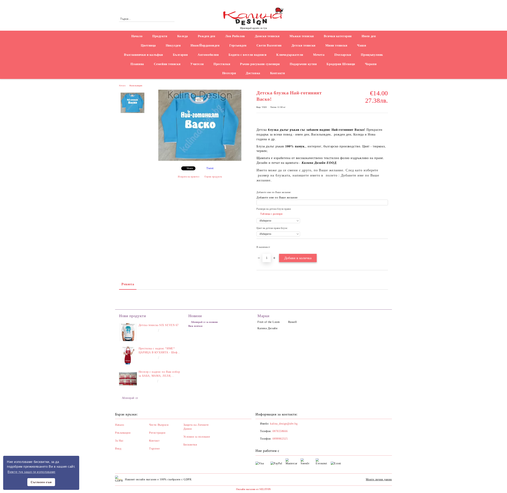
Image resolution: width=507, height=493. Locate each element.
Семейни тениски (167, 64)
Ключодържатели (289, 54)
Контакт (154, 440)
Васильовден (136, 85)
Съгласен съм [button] (41, 482)
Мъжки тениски (302, 36)
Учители (197, 64)
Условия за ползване (196, 436)
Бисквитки (190, 444)
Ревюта (127, 284)
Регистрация (157, 432)
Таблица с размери (271, 213)
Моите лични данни (379, 479)
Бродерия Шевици (341, 64)
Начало (136, 36)
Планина (137, 64)
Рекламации (123, 432)
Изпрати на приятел (188, 176)
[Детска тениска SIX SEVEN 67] (128, 332)
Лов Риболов (235, 36)
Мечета (318, 54)
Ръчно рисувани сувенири (260, 64)
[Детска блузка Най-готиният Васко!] (199, 159)
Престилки (221, 64)
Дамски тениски (267, 36)
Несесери (229, 73)
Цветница (148, 45)
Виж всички (195, 326)
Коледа (182, 36)
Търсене (154, 448)
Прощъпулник (372, 54)
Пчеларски (342, 54)
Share (190, 168)
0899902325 (280, 438)
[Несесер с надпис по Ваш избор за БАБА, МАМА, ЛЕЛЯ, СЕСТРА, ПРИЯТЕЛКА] (128, 379)
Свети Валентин (269, 45)
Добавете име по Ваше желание (277, 197)
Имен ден (369, 36)
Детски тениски (303, 45)
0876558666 (151, 3)
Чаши (361, 45)
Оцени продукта (213, 176)
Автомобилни (208, 54)
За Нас (119, 440)
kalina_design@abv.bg (283, 423)
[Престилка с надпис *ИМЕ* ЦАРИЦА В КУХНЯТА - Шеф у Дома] (128, 355)
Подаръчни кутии (303, 64)
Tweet (210, 168)
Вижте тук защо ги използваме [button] (31, 472)
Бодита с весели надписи (247, 54)
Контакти (277, 73)
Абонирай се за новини (204, 322)
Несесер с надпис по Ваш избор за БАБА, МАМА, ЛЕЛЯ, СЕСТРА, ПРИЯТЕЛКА (159, 374)
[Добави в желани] (385, 248)
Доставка (253, 73)
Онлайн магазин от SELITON (253, 489)
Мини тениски (336, 45)
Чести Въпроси (159, 424)
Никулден (173, 45)
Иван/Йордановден (205, 45)
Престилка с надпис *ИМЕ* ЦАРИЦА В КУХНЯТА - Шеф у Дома (159, 351)
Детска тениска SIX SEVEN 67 (159, 325)
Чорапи (370, 64)
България (180, 54)
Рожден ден (206, 36)
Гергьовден (238, 45)
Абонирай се (130, 397)
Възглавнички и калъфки (143, 54)
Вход (118, 448)
